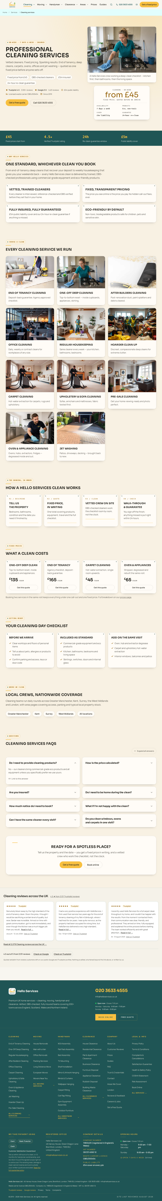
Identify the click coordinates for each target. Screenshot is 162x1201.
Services (14, 12)
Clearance (70, 4)
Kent (37, 713)
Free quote (127, 1017)
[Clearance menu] (77, 4)
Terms (48, 1190)
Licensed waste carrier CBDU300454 (23, 94)
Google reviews (30, 1190)
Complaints (56, 1190)
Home (5, 12)
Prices (94, 4)
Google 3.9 (42, 90)
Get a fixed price (149, 4)
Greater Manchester (18, 713)
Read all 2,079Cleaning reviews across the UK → (25, 944)
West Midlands (66, 713)
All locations (86, 713)
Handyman (54, 4)
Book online (93, 864)
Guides (103, 4)
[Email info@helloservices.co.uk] (137, 4)
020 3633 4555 (111, 990)
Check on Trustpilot (62, 954)
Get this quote (23, 587)
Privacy (40, 1190)
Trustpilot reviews (15, 1190)
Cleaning (27, 4)
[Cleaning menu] (34, 4)
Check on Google (41, 954)
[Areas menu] (87, 4)
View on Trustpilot (31, 934)
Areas (83, 4)
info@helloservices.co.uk (106, 996)
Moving (40, 4)
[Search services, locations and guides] (111, 4)
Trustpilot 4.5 (14, 90)
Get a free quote (17, 102)
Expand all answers (145, 751)
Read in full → (27, 929)
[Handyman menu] (62, 4)
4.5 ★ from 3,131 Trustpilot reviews (65, 896)
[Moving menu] (46, 4)
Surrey (49, 713)
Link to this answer (20, 778)
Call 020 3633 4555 (43, 102)
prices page (125, 597)
